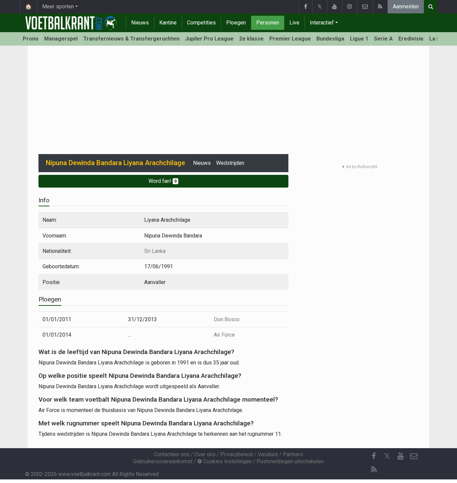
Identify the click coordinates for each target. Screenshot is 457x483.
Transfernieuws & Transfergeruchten (131, 39)
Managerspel (61, 39)
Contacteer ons (171, 454)
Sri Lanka (155, 251)
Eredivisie (411, 39)
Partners (293, 454)
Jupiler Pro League (209, 39)
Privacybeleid (236, 454)
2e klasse (251, 39)
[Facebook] (305, 6)
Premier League (290, 39)
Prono (30, 39)
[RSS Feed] (380, 6)
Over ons (204, 454)
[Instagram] (349, 6)
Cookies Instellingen (227, 461)
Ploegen (236, 22)
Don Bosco (227, 319)
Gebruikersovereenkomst (162, 461)
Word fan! (163, 181)
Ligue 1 (359, 39)
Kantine (168, 22)
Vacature (268, 454)
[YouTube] (334, 6)
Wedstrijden (230, 163)
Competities (201, 22)
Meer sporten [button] (58, 6)
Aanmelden (406, 6)
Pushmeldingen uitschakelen (290, 461)
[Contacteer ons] (365, 6)
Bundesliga (330, 39)
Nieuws (140, 22)
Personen (267, 22)
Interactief (322, 22)
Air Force (224, 335)
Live (294, 22)
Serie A (383, 39)
